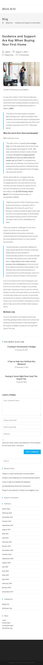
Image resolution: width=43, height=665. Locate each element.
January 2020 (6, 587)
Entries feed (6, 623)
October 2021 (6, 521)
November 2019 (7, 592)
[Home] (3, 23)
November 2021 (7, 517)
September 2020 (7, 559)
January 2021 (6, 546)
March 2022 (6, 509)
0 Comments (24, 55)
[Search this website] (21, 461)
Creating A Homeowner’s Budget (21, 346)
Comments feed (7, 625)
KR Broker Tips (7, 608)
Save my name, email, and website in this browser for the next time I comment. (21, 444)
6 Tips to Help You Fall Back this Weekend (21, 362)
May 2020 (5, 575)
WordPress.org (7, 628)
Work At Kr (9, 9)
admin (7, 52)
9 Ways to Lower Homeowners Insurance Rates (18, 474)
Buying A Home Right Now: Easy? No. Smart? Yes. (21, 377)
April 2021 (5, 538)
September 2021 (7, 525)
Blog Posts (9, 55)
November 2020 (7, 550)
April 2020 (5, 579)
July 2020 (5, 567)
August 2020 (6, 563)
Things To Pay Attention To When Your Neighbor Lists (20, 490)
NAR (11, 108)
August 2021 (6, 529)
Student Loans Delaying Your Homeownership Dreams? (21, 478)
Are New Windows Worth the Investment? (16, 486)
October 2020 (6, 554)
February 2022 (7, 513)
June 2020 (5, 571)
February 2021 (7, 542)
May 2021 (5, 534)
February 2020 (7, 583)
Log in (4, 620)
